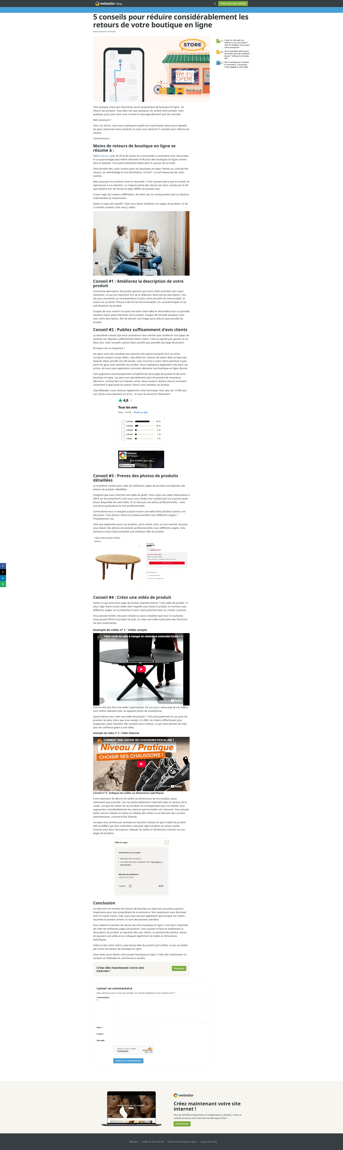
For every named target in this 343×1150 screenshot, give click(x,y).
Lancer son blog (208, 1141)
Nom (100, 1027)
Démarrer (179, 968)
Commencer (182, 1123)
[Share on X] (3, 572)
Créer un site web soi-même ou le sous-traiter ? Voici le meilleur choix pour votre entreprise (237, 44)
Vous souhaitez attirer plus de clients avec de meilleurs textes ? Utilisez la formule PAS (237, 55)
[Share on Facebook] (3, 566)
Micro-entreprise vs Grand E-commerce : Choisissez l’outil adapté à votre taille (236, 64)
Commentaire (103, 998)
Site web (101, 1040)
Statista (104, 155)
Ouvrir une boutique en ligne (182, 1141)
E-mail (100, 1034)
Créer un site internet (153, 1141)
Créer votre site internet (233, 3)
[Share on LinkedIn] (3, 578)
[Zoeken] (215, 3)
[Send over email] (3, 584)
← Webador (132, 1141)
